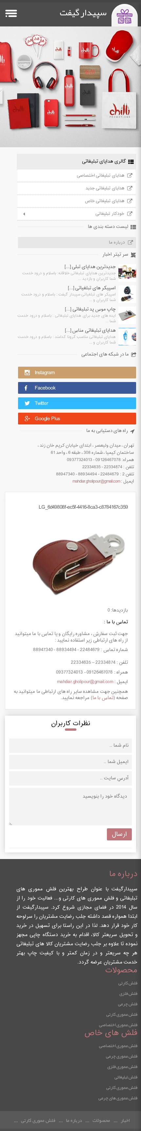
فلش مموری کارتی (121, 1014)
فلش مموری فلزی (122, 1066)
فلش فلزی (128, 993)
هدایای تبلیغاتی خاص (104, 201)
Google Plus (47, 419)
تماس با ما (102, 698)
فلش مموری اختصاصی (118, 1024)
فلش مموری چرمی (121, 1055)
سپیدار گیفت (83, 12)
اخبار (125, 1120)
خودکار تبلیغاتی (109, 213)
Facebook (45, 388)
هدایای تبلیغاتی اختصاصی (100, 175)
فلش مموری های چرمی (117, 1097)
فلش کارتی (127, 982)
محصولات (101, 1120)
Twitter (41, 403)
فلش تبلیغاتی (125, 1076)
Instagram (45, 373)
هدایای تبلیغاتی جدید (105, 188)
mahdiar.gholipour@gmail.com (96, 481)
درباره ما (117, 242)
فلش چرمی (127, 1003)
